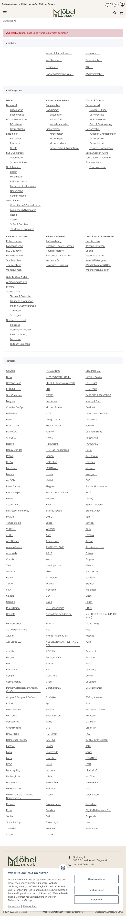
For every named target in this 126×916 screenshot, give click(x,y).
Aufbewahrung (53, 241)
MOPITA (50, 623)
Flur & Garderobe (15, 152)
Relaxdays (91, 804)
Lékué (49, 764)
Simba (9, 816)
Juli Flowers (91, 455)
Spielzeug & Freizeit (16, 320)
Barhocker (15, 138)
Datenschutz (30, 906)
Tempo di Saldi (13, 522)
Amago (89, 541)
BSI (47, 669)
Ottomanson (92, 794)
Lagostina (51, 758)
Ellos (88, 703)
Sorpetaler (91, 816)
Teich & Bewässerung (101, 124)
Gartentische (97, 143)
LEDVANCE (91, 758)
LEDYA (9, 462)
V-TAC (49, 413)
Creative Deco (13, 382)
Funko (49, 721)
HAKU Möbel (12, 733)
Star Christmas (14, 395)
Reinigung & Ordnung (57, 265)
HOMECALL (92, 443)
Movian (10, 474)
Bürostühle (16, 124)
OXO (88, 480)
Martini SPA (52, 782)
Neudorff (50, 794)
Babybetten (56, 114)
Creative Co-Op (14, 407)
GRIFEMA (11, 437)
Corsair (89, 675)
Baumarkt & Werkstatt (21, 300)
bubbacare (51, 401)
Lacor (9, 758)
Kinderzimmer (53, 128)
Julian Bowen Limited (96, 739)
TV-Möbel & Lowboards (22, 229)
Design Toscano (54, 419)
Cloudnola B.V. (93, 370)
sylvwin (10, 516)
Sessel (13, 219)
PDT (48, 389)
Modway (90, 468)
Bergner (10, 657)
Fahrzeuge (15, 339)
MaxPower (11, 468)
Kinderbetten (56, 133)
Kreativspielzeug (18, 334)
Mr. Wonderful (13, 623)
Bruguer (90, 559)
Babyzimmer (52, 109)
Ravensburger (53, 804)
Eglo (48, 703)
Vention (90, 522)
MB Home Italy (13, 788)
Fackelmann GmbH (95, 709)
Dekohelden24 (53, 687)
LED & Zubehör (13, 250)
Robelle (50, 498)
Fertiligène (11, 715)
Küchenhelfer (53, 260)
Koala (9, 752)
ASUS (49, 553)
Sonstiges (15, 315)
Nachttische (16, 190)
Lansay (89, 498)
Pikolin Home (13, 607)
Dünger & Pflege (98, 109)
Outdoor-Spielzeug (20, 343)
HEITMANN (51, 733)
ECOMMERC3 (13, 389)
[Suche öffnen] (114, 12)
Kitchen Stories (54, 407)
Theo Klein (11, 828)
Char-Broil (11, 559)
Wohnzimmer (13, 200)
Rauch (89, 601)
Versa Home (92, 828)
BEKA (9, 376)
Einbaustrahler (13, 241)
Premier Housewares (96, 486)
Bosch (89, 663)
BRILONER (11, 669)
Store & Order (93, 510)
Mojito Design (93, 623)
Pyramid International (57, 492)
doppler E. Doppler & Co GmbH (22, 697)
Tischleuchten (13, 265)
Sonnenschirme (98, 167)
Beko (8, 419)
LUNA (49, 776)
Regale (13, 214)
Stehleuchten (13, 260)
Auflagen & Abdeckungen (103, 133)
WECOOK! (11, 571)
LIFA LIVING (91, 770)
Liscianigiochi (13, 776)
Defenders (11, 413)
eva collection (13, 709)
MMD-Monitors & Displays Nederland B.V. (19, 796)
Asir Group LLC (13, 641)
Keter (88, 745)
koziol (89, 752)
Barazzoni (91, 651)
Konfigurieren (96, 890)
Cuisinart (90, 407)
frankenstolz (12, 721)
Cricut (49, 681)
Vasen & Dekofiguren (96, 260)
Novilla (49, 474)
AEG (48, 629)
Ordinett (10, 613)
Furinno (50, 431)
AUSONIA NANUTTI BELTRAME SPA (62, 643)
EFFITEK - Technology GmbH (60, 382)
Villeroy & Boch (93, 401)
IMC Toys (50, 739)
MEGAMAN (51, 468)
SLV (48, 595)
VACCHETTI (92, 571)
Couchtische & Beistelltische (25, 205)
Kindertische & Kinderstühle (64, 148)
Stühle (13, 148)
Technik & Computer (20, 296)
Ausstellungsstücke (16, 281)
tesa (88, 822)
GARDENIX (91, 721)
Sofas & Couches (19, 224)
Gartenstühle (97, 138)
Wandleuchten (13, 269)
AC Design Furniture (16, 629)
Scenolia (10, 601)
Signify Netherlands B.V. (98, 810)
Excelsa (50, 709)
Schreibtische (17, 128)
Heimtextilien (93, 241)
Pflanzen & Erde (98, 119)
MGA (88, 788)
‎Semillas (50, 810)
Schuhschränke (18, 162)
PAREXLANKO (53, 370)
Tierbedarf (15, 310)
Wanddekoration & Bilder (98, 265)
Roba (9, 810)
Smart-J (50, 504)
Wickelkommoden (59, 124)
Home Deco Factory (16, 739)
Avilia (88, 641)
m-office (90, 776)
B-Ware (10, 286)
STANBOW (91, 389)
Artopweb (11, 553)
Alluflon (10, 635)
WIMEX (49, 834)
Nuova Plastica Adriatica (59, 613)
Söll (48, 816)
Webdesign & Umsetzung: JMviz (109, 911)
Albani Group (52, 541)
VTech (9, 834)
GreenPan (91, 727)
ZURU (9, 534)
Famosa (90, 534)
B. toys (89, 553)
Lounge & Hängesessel (101, 148)
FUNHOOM (12, 431)
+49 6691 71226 (86, 864)
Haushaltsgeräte (55, 250)
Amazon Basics (14, 547)
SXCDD (49, 395)
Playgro (50, 486)
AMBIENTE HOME (55, 547)
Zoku (88, 528)
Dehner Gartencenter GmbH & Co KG (22, 689)
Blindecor (51, 663)
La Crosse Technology (17, 510)
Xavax (9, 565)
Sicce (89, 595)
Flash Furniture (53, 715)
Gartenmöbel (92, 128)
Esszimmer (12, 133)
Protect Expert (14, 492)
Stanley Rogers (54, 510)
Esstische (15, 143)
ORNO (89, 607)
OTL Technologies (55, 607)
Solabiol (10, 595)
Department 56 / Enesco (98, 413)
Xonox (49, 559)
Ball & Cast (91, 382)
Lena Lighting (13, 770)
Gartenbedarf (93, 105)
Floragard (90, 715)
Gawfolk (10, 370)
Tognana (90, 577)
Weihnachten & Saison (97, 269)
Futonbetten (16, 176)
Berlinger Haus (53, 657)
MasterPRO (92, 782)
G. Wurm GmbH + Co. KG (58, 376)
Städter (90, 583)
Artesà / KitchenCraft (57, 635)
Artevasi (90, 635)
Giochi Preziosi (13, 727)
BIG (8, 663)
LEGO (9, 764)
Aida (88, 629)
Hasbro (10, 443)
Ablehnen (96, 899)
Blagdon (10, 401)
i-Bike (89, 449)
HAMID (49, 437)
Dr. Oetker (51, 697)
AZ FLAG (50, 651)
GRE (48, 727)
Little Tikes (51, 462)
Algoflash (51, 589)
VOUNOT (10, 528)
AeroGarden (12, 541)
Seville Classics (94, 376)
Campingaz (91, 669)
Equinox (90, 425)
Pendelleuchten (14, 255)
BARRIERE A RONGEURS (98, 395)
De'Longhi (91, 681)
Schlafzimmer (13, 167)
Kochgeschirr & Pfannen (58, 255)
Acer (48, 534)
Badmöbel (11, 105)
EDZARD (10, 703)
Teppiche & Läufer (95, 255)
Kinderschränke (58, 143)
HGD (88, 733)
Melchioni (51, 788)
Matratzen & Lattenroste (23, 186)
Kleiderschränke (18, 181)
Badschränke (17, 114)
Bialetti (89, 565)
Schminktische (18, 195)
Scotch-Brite (13, 504)
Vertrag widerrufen (74, 911)
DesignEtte (91, 419)
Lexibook (50, 770)
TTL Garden (52, 577)
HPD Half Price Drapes (57, 449)
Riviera (9, 498)
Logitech (90, 462)
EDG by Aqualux (94, 697)
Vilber (49, 571)
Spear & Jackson (94, 504)
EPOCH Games (53, 425)
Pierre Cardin (13, 486)
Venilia (49, 522)
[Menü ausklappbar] (5, 13)
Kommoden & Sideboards (23, 209)
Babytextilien (53, 105)
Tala (88, 516)
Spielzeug (15, 324)
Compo (10, 675)
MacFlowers (12, 782)
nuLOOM (10, 480)
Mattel (49, 480)
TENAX (9, 583)
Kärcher (10, 745)
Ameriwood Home (95, 547)
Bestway (90, 657)
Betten (13, 171)
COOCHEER (52, 675)
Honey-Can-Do (14, 449)
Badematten (16, 109)
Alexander (91, 589)
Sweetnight (52, 822)
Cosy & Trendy (13, 681)
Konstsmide (52, 752)
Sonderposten (13, 291)
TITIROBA (51, 828)
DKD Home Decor (94, 687)
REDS (88, 492)
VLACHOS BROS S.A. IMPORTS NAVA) (101, 615)
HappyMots (92, 437)
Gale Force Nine (94, 431)
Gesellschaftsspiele (20, 329)
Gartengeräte (97, 114)
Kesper (49, 745)
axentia (10, 651)
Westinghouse (53, 565)
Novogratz (91, 474)
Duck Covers (12, 425)
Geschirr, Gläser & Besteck (60, 245)
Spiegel (89, 250)
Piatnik (9, 455)
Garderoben (16, 157)
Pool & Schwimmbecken (98, 157)
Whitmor (50, 528)
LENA (88, 764)
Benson (10, 577)
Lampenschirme (14, 245)
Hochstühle (56, 119)
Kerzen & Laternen (95, 245)
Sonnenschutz (93, 162)
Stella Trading (13, 822)
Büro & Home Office (16, 119)
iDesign (49, 455)
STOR (9, 589)
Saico (49, 601)
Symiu (49, 516)
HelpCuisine (52, 443)
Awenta (50, 583)
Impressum (14, 906)
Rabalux (10, 804)
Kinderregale (56, 138)
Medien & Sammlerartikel (23, 305)
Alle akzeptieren (96, 879)
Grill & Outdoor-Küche (97, 152)
